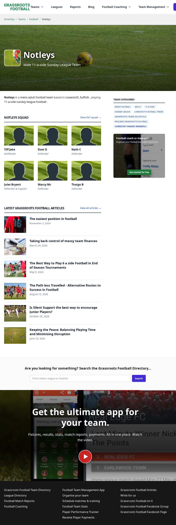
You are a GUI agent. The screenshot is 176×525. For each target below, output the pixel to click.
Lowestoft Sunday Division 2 (130, 126)
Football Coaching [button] (114, 7)
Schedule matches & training (81, 501)
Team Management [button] (152, 7)
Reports (75, 7)
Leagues (56, 7)
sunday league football (31, 102)
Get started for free (139, 172)
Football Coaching (16, 506)
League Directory (15, 495)
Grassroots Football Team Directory (27, 490)
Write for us (128, 495)
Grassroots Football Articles (138, 490)
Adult (138, 106)
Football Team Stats (75, 506)
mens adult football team (37, 97)
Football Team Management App (83, 490)
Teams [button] (35, 7)
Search (139, 378)
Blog (91, 7)
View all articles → (90, 208)
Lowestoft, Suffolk (77, 97)
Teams (22, 19)
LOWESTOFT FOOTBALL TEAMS (148, 111)
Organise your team (75, 495)
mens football (123, 106)
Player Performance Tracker (80, 512)
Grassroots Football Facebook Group (144, 506)
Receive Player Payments (78, 517)
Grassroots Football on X (136, 501)
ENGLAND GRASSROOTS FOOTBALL (131, 121)
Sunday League (122, 111)
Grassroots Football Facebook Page (143, 512)
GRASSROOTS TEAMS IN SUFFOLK (130, 116)
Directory (9, 19)
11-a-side (10, 102)
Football (33, 19)
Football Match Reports (19, 501)
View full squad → (90, 117)
